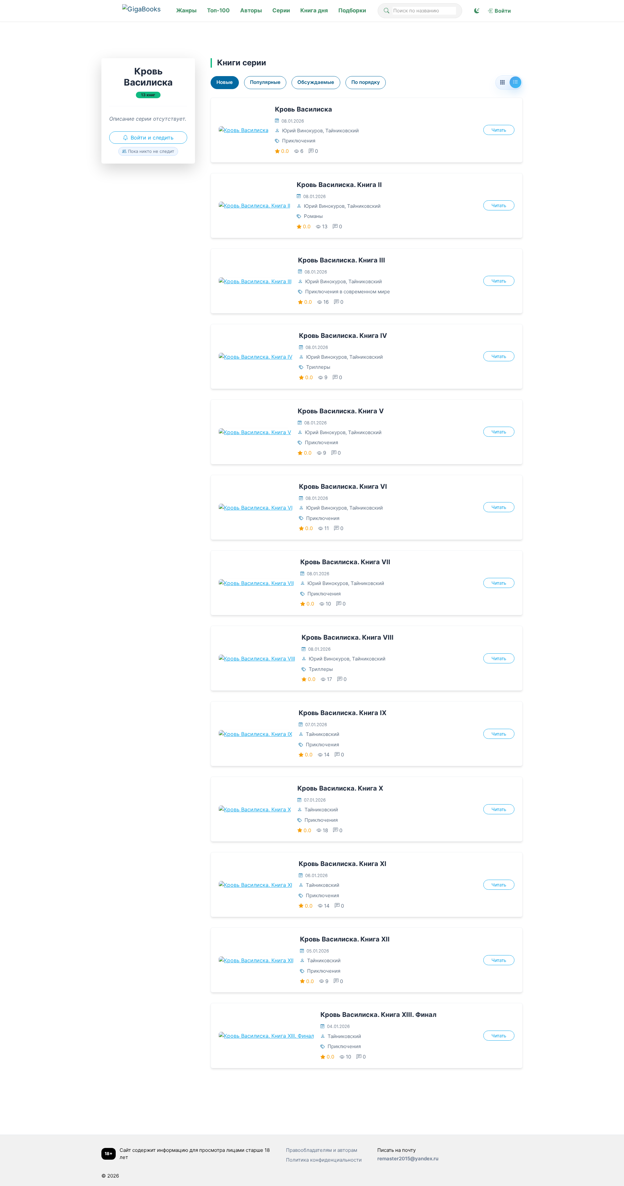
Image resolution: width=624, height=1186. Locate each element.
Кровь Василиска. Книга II (339, 185)
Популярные (265, 82)
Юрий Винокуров (302, 130)
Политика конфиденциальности (324, 1160)
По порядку (365, 82)
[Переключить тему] (476, 11)
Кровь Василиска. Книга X (340, 788)
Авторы (251, 10)
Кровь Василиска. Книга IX (342, 713)
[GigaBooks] (143, 11)
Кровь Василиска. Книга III (341, 260)
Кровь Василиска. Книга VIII (348, 637)
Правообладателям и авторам (321, 1150)
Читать (498, 130)
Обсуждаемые (315, 82)
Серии (281, 10)
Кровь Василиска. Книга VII (345, 562)
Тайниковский (342, 130)
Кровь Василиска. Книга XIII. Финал (378, 1015)
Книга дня (314, 10)
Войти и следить (152, 137)
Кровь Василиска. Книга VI (343, 486)
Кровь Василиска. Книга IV (343, 336)
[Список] (515, 82)
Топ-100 (218, 10)
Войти (503, 10)
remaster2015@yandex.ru (407, 1158)
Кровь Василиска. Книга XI (342, 864)
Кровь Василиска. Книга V (341, 411)
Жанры (186, 10)
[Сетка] (502, 82)
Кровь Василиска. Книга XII (345, 939)
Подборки (352, 10)
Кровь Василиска (303, 109)
